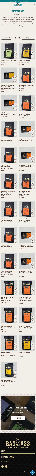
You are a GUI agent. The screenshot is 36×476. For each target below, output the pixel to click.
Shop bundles (18, 418)
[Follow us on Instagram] (2, 466)
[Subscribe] (33, 462)
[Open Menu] (1, 4)
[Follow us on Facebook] (6, 466)
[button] (32, 472)
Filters (5, 38)
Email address (5, 461)
